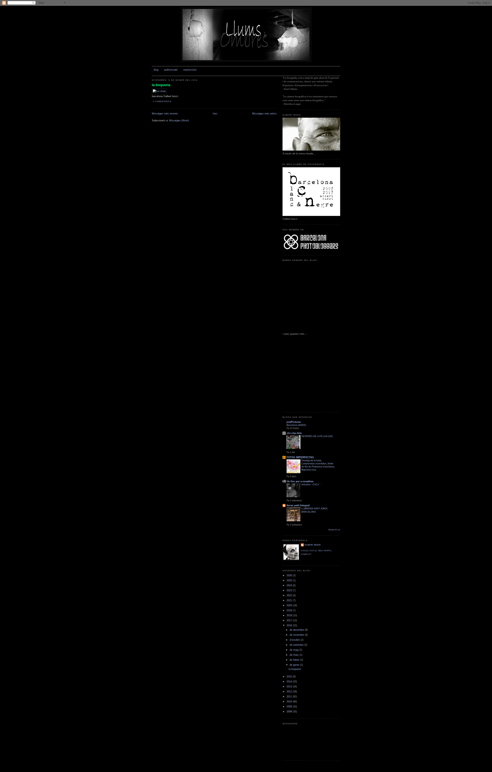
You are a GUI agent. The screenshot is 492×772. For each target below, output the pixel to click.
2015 (290, 676)
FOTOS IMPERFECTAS (300, 457)
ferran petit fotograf (298, 505)
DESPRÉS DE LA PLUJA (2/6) (317, 436)
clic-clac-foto (294, 433)
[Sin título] (159, 91)
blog (156, 69)
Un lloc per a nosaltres (300, 481)
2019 (290, 610)
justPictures (294, 422)
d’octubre (295, 639)
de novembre (297, 634)
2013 (290, 686)
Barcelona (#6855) (296, 425)
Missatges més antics (264, 113)
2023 (290, 590)
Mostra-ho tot (334, 530)
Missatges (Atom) (179, 120)
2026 (290, 575)
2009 (290, 706)
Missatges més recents (165, 113)
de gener (295, 664)
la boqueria (161, 85)
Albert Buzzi (313, 545)
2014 (290, 681)
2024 (290, 585)
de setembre (297, 644)
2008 (290, 711)
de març (294, 654)
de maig (294, 649)
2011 (290, 696)
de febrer (295, 659)
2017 (290, 620)
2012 (290, 691)
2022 (290, 595)
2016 (290, 625)
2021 (290, 600)
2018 (290, 615)
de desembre (297, 629)
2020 (290, 605)
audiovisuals (171, 69)
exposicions (190, 69)
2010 (290, 701)
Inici (215, 113)
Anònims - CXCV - (310, 484)
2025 (290, 580)
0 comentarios (162, 101)
